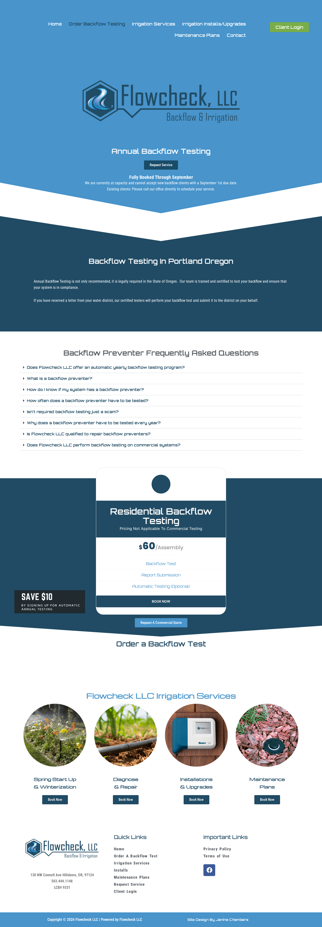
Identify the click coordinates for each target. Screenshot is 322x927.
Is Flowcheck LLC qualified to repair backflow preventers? (88, 434)
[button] (161, 367)
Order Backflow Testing (97, 23)
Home (55, 23)
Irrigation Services (153, 23)
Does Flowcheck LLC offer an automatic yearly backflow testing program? (106, 367)
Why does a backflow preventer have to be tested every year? (94, 422)
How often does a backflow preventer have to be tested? (87, 400)
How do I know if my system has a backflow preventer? (85, 389)
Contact (236, 35)
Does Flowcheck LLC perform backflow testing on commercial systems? (103, 445)
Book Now (161, 601)
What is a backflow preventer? (59, 378)
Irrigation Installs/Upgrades (214, 23)
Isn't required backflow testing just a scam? (73, 411)
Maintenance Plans (197, 35)
